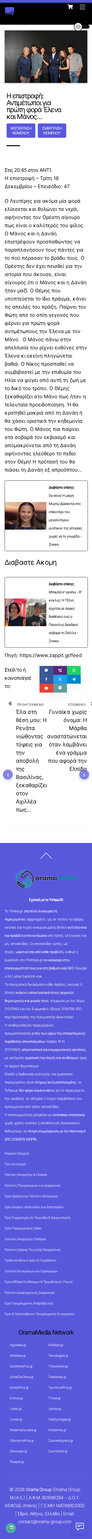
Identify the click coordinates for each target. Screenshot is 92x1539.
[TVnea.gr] (9, 12)
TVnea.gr (54, 1398)
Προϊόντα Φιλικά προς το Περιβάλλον (30, 1260)
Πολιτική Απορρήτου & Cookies (26, 1175)
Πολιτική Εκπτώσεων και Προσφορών (31, 1271)
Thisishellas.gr (58, 1366)
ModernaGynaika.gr (23, 1430)
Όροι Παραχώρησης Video (23, 1228)
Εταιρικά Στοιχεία (17, 1153)
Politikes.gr (55, 1345)
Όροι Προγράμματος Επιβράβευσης (29, 1303)
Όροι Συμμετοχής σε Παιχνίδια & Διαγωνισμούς (38, 1217)
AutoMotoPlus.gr (21, 1366)
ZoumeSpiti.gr (58, 1451)
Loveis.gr (16, 1419)
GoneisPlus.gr (19, 1387)
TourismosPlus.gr (60, 1387)
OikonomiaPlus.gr (22, 1440)
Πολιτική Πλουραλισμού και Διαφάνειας (33, 1185)
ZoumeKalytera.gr (60, 1440)
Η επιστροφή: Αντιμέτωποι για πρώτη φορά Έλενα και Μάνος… (34, 106)
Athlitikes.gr (18, 1356)
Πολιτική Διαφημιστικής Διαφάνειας (30, 1293)
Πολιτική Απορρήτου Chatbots (25, 1239)
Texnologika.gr (58, 1356)
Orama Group (39, 1489)
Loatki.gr (16, 1409)
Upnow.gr (54, 1409)
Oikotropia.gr (18, 1451)
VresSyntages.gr (59, 1419)
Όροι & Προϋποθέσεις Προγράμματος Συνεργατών (40, 1314)
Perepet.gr (17, 1462)
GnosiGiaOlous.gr (22, 1377)
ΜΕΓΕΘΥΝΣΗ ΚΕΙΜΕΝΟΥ (21, 130)
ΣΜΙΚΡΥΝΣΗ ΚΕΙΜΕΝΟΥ (52, 130)
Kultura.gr (16, 1398)
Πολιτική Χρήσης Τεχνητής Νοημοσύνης (33, 1250)
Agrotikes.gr (18, 1345)
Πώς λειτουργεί (15, 1164)
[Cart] (70, 7)
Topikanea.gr (57, 1377)
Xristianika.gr (57, 1430)
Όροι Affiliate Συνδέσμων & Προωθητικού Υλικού (39, 1282)
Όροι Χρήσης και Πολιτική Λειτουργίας (31, 1196)
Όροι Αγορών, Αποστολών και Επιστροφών (34, 1207)
